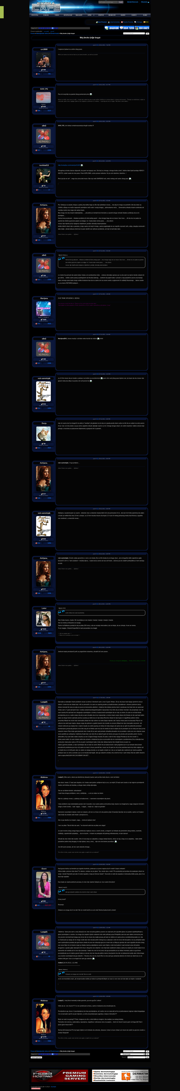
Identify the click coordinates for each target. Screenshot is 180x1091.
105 (97, 200)
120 (97, 996)
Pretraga (139, 22)
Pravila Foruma (128, 22)
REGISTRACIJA (132, 2)
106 (97, 251)
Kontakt (53, 1087)
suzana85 (46, 31)
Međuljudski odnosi (42, 33)
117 (97, 773)
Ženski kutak (55, 33)
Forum (33, 33)
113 (97, 554)
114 (97, 604)
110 (97, 419)
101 (97, 45)
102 (97, 84)
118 (97, 864)
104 (97, 161)
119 (97, 927)
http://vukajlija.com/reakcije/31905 (69, 165)
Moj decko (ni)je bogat (67, 33)
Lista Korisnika (115, 22)
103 (97, 121)
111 (97, 458)
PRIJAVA (144, 2)
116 (97, 697)
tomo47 (52, 31)
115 (97, 647)
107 (97, 294)
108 (97, 334)
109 (97, 374)
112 (97, 508)
